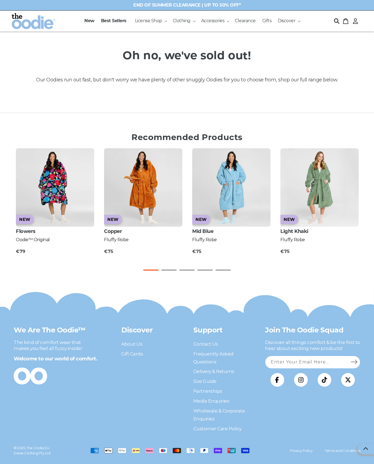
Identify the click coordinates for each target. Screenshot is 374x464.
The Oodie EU (37, 448)
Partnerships (207, 391)
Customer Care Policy (217, 428)
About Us (131, 344)
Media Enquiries (211, 401)
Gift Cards (132, 354)
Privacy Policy (301, 450)
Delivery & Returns (213, 371)
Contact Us (205, 344)
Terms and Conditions (342, 450)
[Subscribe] (354, 362)
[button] (150, 21)
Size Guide (205, 381)
